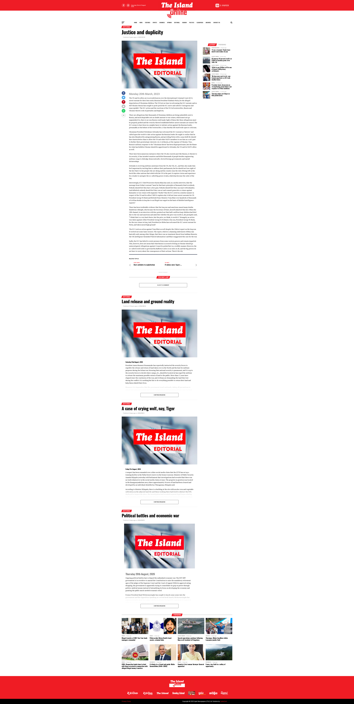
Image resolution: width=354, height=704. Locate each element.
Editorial (177, 22)
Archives (208, 22)
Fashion (184, 22)
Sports (155, 22)
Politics (191, 22)
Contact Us (216, 22)
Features (147, 22)
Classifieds (200, 22)
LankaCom (223, 701)
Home (135, 22)
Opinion (169, 22)
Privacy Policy (126, 701)
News (141, 22)
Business (162, 22)
